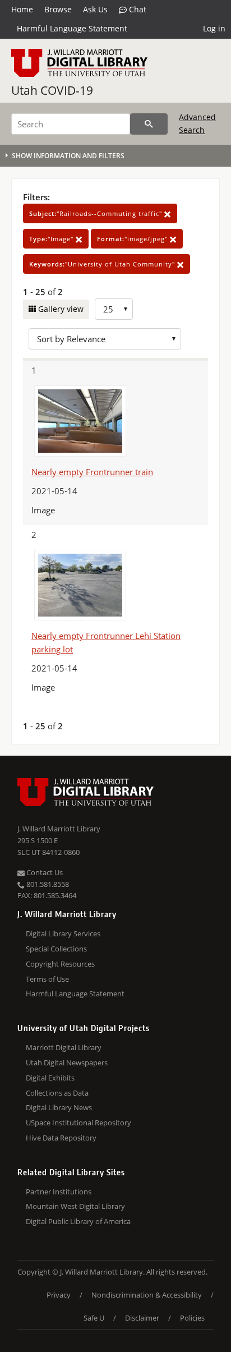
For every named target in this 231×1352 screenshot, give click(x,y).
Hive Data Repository (61, 1138)
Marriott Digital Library (63, 1047)
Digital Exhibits (50, 1078)
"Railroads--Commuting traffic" (96, 213)
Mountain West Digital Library (75, 1206)
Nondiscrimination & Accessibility (146, 1295)
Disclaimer (142, 1318)
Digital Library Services (63, 933)
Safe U (94, 1318)
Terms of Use (47, 979)
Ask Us (95, 9)
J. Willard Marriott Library (58, 829)
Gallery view (60, 308)
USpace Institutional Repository (78, 1123)
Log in (214, 28)
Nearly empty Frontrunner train (92, 471)
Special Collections (56, 949)
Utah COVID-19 (52, 90)
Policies (192, 1318)
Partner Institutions (58, 1192)
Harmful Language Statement (72, 28)
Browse (58, 9)
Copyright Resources (60, 964)
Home (22, 9)
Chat (136, 9)
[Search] (149, 124)
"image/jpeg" (133, 238)
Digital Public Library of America (78, 1221)
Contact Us (44, 872)
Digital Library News (59, 1107)
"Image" (52, 238)
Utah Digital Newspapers (67, 1062)
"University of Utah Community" (103, 264)
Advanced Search (197, 123)
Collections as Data (57, 1093)
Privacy (59, 1295)
